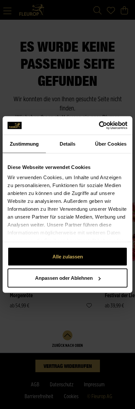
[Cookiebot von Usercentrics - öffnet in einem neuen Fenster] (98, 125)
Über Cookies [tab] (110, 143)
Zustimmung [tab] (24, 143)
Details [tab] (68, 143)
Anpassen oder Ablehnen (64, 278)
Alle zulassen (67, 256)
